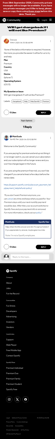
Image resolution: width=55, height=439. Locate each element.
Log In (44, 20)
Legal (8, 418)
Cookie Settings (22, 422)
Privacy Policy (10, 422)
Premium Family (13, 378)
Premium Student (14, 384)
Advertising (11, 316)
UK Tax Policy (25, 430)
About (9, 282)
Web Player (11, 344)
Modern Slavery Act (12, 430)
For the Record (12, 293)
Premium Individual (14, 368)
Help (26, 101)
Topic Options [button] (26, 120)
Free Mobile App (13, 350)
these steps (34, 11)
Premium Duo (12, 373)
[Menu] (50, 20)
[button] (50, 41)
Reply (43, 112)
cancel (10, 198)
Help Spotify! (35, 101)
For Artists (10, 305)
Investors (10, 321)
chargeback (17, 101)
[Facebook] (26, 399)
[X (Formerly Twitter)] (17, 399)
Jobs (8, 288)
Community (14, 20)
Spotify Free (11, 389)
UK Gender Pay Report (13, 434)
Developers (11, 311)
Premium (46, 101)
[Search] (38, 20)
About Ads (9, 426)
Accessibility (19, 426)
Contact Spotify (13, 355)
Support (10, 339)
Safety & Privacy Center (19, 418)
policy (38, 212)
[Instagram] (9, 399)
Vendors (10, 327)
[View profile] (6, 40)
